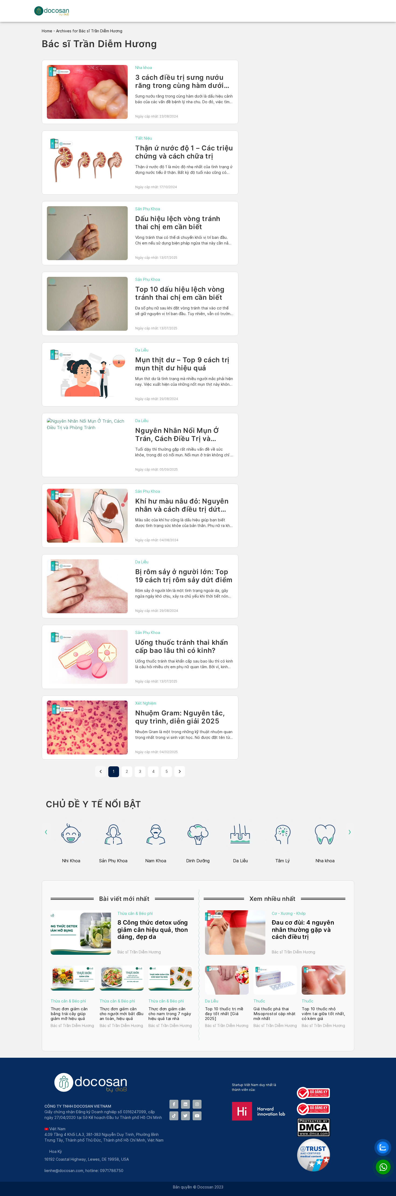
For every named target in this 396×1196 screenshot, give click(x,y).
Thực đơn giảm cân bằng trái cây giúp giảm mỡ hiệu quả (69, 1014)
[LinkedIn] (185, 1104)
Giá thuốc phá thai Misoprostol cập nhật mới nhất (274, 1014)
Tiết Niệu (143, 138)
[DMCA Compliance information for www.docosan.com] (314, 1135)
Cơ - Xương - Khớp (289, 913)
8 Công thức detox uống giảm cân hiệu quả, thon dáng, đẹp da (152, 929)
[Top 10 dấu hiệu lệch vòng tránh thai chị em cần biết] (87, 304)
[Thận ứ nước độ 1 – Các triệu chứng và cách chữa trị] (87, 162)
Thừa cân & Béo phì (135, 913)
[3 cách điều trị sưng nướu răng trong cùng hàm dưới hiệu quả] (87, 92)
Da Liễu (141, 350)
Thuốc (259, 1001)
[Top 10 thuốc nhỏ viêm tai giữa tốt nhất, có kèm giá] (323, 980)
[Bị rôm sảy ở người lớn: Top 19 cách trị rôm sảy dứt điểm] (87, 586)
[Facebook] (173, 1104)
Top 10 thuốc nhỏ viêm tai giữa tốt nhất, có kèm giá (323, 1014)
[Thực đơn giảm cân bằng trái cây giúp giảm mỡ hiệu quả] (73, 978)
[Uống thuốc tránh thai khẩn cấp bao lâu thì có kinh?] (87, 657)
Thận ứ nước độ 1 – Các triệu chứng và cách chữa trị (184, 152)
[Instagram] (197, 1104)
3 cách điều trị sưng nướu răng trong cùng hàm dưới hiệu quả (179, 85)
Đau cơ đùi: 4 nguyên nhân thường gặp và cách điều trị (303, 929)
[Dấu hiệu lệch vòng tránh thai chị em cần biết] (87, 233)
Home (47, 31)
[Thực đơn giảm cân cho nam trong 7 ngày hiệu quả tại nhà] (170, 978)
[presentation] (46, 831)
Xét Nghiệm (145, 703)
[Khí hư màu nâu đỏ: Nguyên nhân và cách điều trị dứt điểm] (87, 516)
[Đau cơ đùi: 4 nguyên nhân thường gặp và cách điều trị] (235, 932)
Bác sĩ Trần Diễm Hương (139, 952)
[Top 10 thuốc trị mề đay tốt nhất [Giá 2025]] (227, 980)
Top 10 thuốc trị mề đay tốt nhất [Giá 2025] (224, 1014)
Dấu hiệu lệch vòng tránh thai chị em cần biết (177, 223)
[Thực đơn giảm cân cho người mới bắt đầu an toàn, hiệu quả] (122, 978)
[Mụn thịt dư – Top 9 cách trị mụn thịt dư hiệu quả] (87, 374)
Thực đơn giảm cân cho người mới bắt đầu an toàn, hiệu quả (121, 1014)
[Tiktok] (173, 1115)
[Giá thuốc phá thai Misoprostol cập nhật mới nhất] (275, 980)
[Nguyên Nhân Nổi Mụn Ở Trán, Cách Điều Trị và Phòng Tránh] (87, 424)
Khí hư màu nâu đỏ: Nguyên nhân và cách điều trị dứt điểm (182, 509)
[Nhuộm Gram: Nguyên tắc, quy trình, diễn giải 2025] (87, 727)
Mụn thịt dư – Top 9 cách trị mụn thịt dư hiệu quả (182, 364)
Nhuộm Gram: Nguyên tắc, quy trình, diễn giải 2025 (179, 717)
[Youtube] (197, 1115)
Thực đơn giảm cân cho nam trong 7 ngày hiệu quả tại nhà (169, 1014)
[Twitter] (185, 1115)
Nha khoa (143, 68)
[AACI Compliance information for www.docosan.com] (314, 1170)
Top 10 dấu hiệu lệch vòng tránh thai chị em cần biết (180, 293)
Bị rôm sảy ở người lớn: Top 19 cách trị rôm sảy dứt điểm (183, 576)
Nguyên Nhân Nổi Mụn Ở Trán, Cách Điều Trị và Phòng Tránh (177, 438)
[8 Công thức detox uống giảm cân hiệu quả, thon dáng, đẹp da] (81, 932)
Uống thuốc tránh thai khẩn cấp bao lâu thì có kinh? (181, 646)
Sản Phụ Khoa (147, 209)
